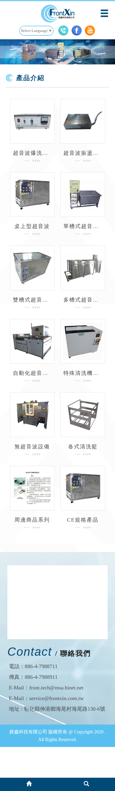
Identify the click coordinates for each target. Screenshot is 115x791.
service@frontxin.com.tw (56, 698)
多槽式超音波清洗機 (82, 300)
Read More (32, 121)
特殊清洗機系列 (82, 373)
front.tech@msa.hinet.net (56, 688)
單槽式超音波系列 (82, 226)
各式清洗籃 (83, 447)
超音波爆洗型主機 (32, 153)
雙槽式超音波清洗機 (32, 300)
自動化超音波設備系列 (32, 373)
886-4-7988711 (41, 666)
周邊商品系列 (32, 520)
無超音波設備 (32, 447)
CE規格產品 (82, 520)
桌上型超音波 (32, 226)
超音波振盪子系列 (82, 153)
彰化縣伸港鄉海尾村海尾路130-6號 (64, 709)
